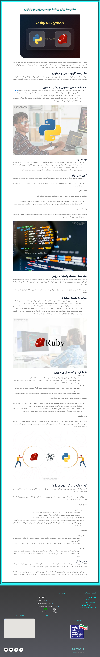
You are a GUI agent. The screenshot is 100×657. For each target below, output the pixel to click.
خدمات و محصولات (90, 593)
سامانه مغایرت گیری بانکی (89, 605)
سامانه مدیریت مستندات (89, 602)
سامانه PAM (92, 597)
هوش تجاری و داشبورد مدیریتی (87, 608)
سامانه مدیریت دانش (90, 600)
